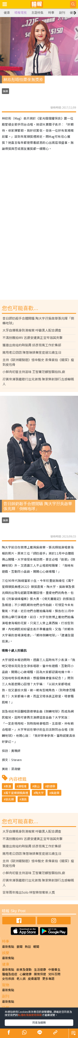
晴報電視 (21, 12)
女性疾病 (8, 978)
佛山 (37, 786)
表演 (8, 786)
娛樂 (5, 91)
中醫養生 (54, 969)
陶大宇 (39, 793)
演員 (24, 799)
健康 (7, 12)
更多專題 (48, 978)
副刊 (62, 12)
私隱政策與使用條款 (30, 1015)
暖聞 (36, 946)
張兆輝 (9, 799)
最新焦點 (8, 946)
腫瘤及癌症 (9, 974)
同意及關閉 (39, 1022)
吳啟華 (55, 793)
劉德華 (51, 786)
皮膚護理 (34, 978)
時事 (51, 12)
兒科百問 (54, 974)
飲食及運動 (24, 969)
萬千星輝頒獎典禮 (16, 793)
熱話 (28, 946)
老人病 (21, 978)
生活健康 (40, 969)
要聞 (19, 946)
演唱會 (22, 786)
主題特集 (37, 12)
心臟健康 (26, 974)
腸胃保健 (40, 974)
